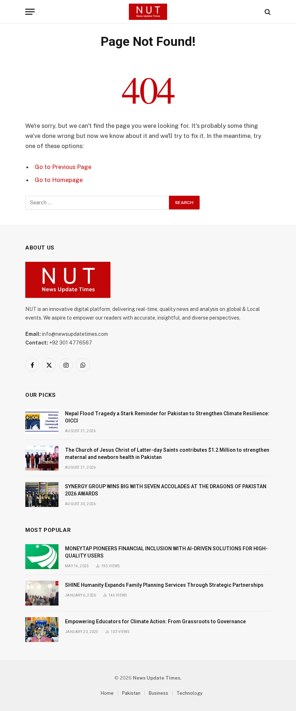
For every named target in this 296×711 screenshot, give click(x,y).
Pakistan (131, 693)
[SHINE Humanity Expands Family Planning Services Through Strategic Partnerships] (41, 593)
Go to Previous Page (63, 166)
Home (107, 693)
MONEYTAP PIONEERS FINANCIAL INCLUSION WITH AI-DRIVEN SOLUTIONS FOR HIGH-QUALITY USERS (166, 552)
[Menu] (30, 12)
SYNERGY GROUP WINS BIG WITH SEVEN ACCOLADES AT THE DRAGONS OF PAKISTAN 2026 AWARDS (165, 490)
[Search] (267, 12)
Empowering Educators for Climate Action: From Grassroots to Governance (155, 621)
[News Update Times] (148, 11)
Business (158, 693)
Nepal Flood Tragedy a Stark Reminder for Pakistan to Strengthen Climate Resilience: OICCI (167, 417)
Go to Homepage (59, 179)
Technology (190, 693)
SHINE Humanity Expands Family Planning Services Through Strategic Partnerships (164, 585)
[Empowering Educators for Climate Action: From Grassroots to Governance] (41, 629)
